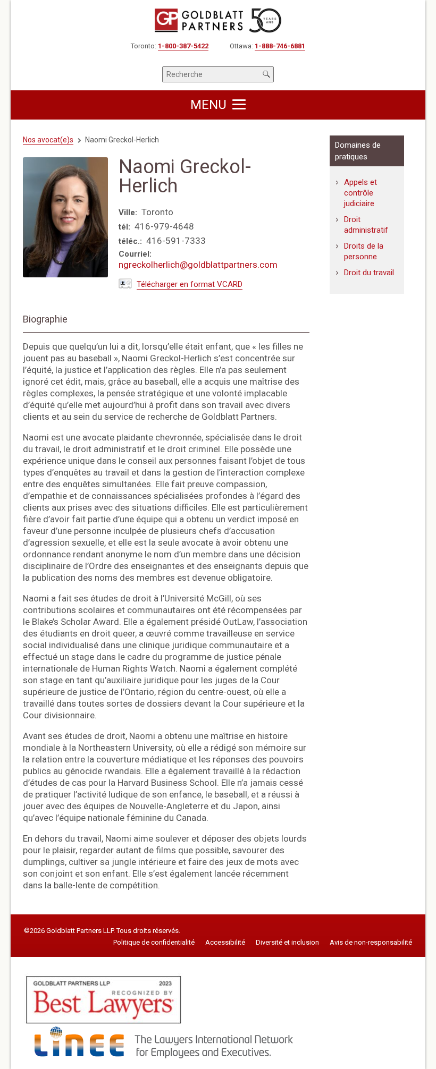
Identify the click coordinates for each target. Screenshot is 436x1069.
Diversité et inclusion (287, 942)
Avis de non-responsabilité (371, 942)
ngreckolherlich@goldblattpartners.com (198, 264)
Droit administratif (366, 225)
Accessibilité (225, 942)
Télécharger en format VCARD (189, 284)
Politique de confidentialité (154, 942)
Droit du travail (369, 272)
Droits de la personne (363, 251)
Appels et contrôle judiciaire (360, 192)
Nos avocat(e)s (48, 139)
